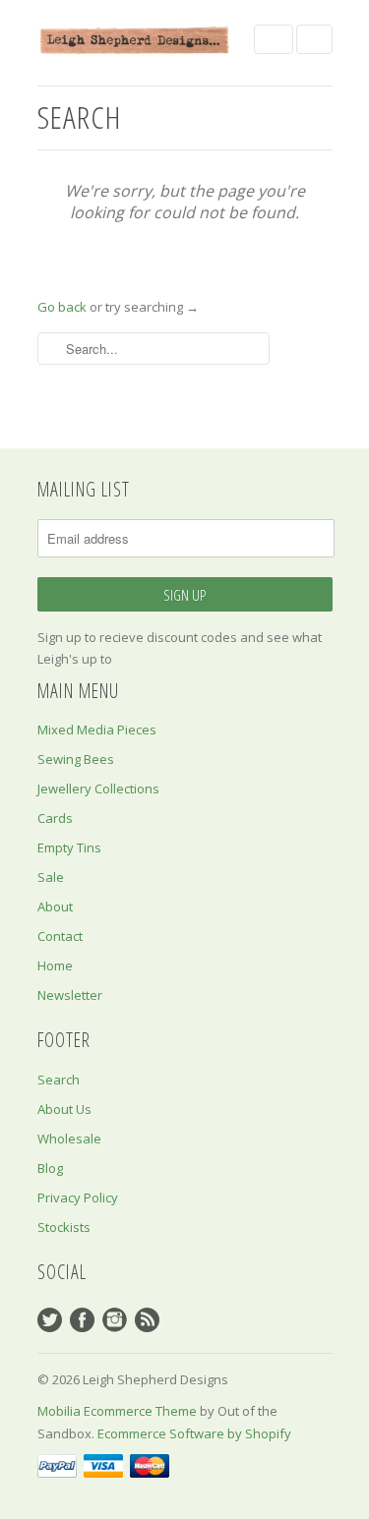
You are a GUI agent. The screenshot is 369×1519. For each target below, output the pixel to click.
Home (55, 965)
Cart (314, 39)
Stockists (64, 1227)
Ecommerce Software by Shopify (194, 1433)
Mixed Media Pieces (96, 729)
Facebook (82, 1320)
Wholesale (69, 1138)
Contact (60, 936)
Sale (50, 877)
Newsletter (69, 995)
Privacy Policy (77, 1197)
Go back (62, 307)
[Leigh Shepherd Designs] (135, 39)
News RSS (147, 1320)
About (55, 906)
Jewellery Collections (98, 788)
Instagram (114, 1320)
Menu (273, 39)
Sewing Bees (75, 759)
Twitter (49, 1320)
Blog (50, 1168)
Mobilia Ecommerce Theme (117, 1411)
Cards (55, 818)
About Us (64, 1109)
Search (58, 1079)
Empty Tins (69, 847)
